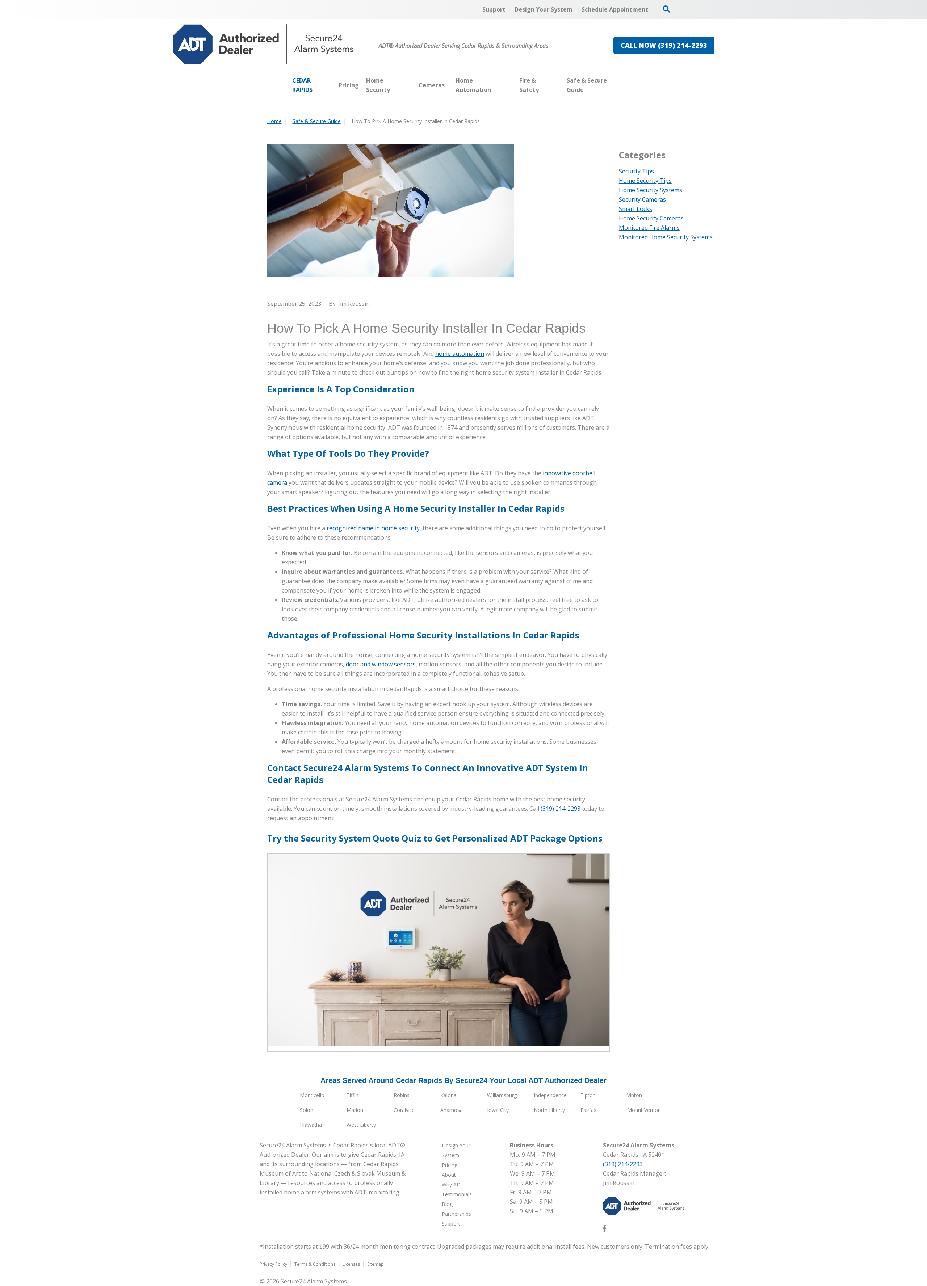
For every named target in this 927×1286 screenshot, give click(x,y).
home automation (459, 354)
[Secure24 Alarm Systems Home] (263, 44)
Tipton (588, 1095)
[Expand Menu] (411, 85)
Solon (306, 1109)
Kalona (448, 1095)
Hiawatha (311, 1124)
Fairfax (588, 1109)
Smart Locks (635, 209)
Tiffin (352, 1095)
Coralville (404, 1109)
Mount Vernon (644, 1109)
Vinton (634, 1095)
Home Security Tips (645, 181)
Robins (402, 1095)
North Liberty (549, 1109)
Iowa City (498, 1109)
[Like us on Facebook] (604, 1230)
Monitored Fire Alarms (649, 228)
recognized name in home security (373, 528)
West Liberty (361, 1124)
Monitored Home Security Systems (666, 237)
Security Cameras (642, 199)
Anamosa (451, 1109)
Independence (550, 1095)
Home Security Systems (650, 190)
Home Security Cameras (651, 218)
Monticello (312, 1095)
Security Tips (636, 171)
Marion (355, 1109)
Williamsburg (502, 1095)
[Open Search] (666, 9)
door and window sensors (381, 664)
